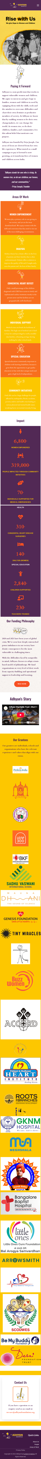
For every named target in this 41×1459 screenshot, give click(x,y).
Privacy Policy (20, 1450)
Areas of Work (34, 1447)
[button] (22, 684)
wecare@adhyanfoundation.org (20, 1412)
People (36, 1444)
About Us (36, 1442)
